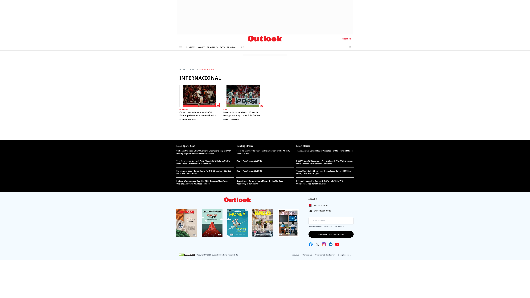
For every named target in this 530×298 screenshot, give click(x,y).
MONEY (201, 47)
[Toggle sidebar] (180, 47)
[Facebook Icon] (310, 244)
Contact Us (307, 255)
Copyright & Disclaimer (325, 255)
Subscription (321, 205)
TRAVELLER (212, 47)
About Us (295, 255)
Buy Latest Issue (322, 210)
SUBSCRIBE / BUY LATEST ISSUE (331, 234)
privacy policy (338, 226)
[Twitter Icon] (317, 244)
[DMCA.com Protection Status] (187, 255)
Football (183, 109)
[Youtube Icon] (337, 244)
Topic (192, 69)
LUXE (241, 47)
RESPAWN (231, 47)
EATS (222, 47)
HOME (182, 69)
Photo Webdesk (188, 120)
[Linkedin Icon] (330, 244)
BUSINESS (190, 47)
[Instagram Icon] (324, 244)
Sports (226, 109)
